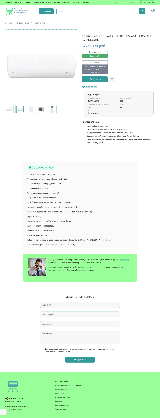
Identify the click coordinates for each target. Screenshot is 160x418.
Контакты (75, 2)
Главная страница (13, 2)
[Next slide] (74, 66)
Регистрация (60, 393)
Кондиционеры (22, 23)
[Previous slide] (8, 66)
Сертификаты (60, 409)
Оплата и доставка (31, 2)
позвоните (124, 260)
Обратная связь (61, 381)
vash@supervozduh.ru (17, 406)
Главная (8, 23)
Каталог (48, 11)
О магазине (86, 2)
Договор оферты (62, 405)
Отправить (80, 359)
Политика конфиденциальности (68, 385)
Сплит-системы (40, 23)
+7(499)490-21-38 (147, 2)
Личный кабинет (62, 389)
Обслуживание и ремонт (59, 2)
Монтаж (43, 2)
